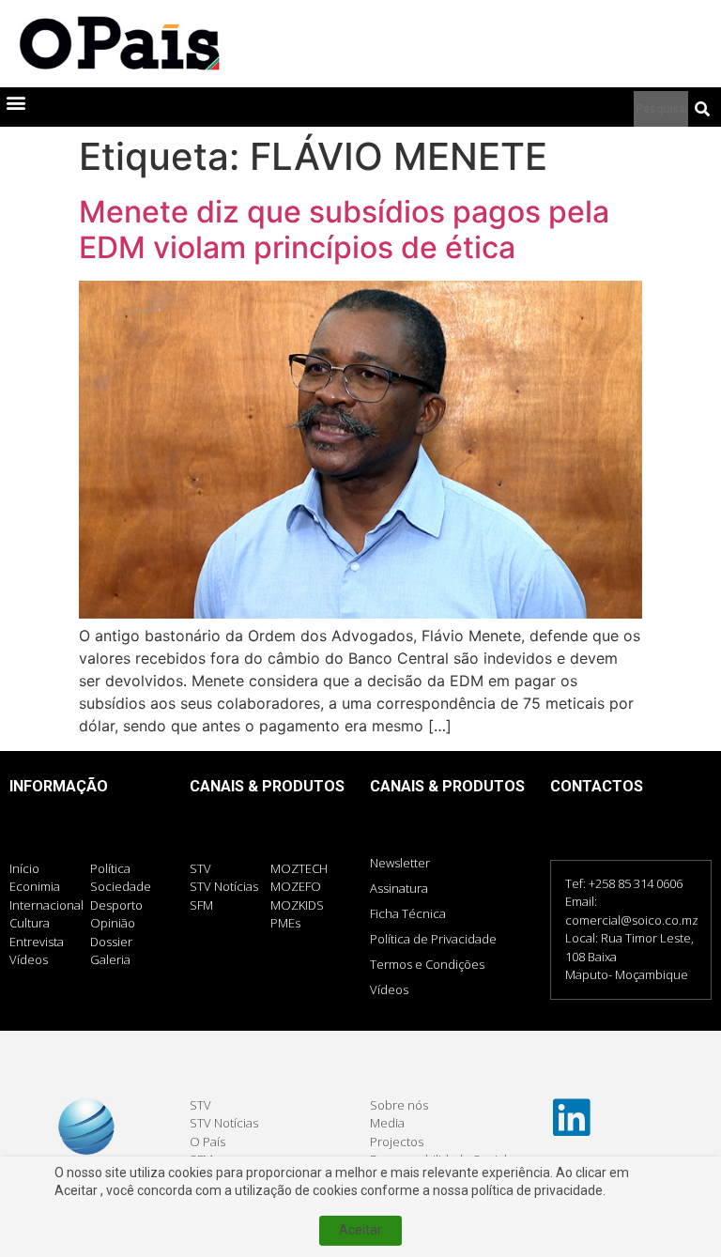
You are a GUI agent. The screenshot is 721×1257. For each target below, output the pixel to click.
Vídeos (389, 989)
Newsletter (400, 862)
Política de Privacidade (433, 938)
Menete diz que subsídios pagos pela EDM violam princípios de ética (344, 229)
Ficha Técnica (408, 913)
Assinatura (399, 888)
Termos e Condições (427, 964)
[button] (15, 102)
